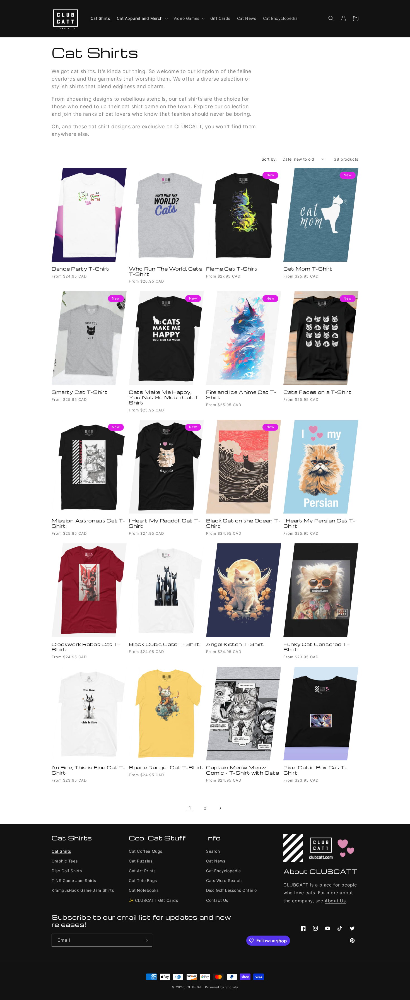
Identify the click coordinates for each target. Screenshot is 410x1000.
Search (213, 851)
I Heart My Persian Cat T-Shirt (319, 523)
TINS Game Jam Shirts (74, 880)
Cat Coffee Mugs (145, 851)
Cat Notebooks (144, 890)
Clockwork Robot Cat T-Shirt (86, 647)
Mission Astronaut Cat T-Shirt (89, 523)
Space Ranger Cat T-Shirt (166, 767)
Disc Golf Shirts (67, 870)
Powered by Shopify (221, 987)
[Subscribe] (145, 940)
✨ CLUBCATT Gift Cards (153, 900)
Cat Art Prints (142, 870)
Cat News (215, 861)
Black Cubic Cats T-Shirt (164, 644)
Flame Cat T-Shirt (231, 269)
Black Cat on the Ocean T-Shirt (243, 523)
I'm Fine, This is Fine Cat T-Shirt (89, 770)
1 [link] (190, 808)
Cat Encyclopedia (223, 870)
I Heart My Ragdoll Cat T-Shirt (165, 523)
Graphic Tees (65, 861)
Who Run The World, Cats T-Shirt (166, 271)
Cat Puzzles (141, 861)
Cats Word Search (224, 880)
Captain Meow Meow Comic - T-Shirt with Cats (242, 770)
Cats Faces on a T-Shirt (317, 392)
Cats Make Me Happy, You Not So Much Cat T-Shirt (165, 398)
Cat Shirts (61, 851)
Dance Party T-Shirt (80, 269)
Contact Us (217, 900)
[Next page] (220, 808)
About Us (335, 900)
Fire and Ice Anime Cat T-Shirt (241, 395)
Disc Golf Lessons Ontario (231, 890)
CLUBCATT (195, 987)
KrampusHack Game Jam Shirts (83, 890)
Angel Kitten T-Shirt (235, 644)
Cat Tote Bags (143, 880)
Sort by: (269, 159)
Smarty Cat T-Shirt (79, 392)
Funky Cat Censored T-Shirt (316, 647)
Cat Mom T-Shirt (307, 269)
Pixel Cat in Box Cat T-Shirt (315, 770)
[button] (142, 18)
